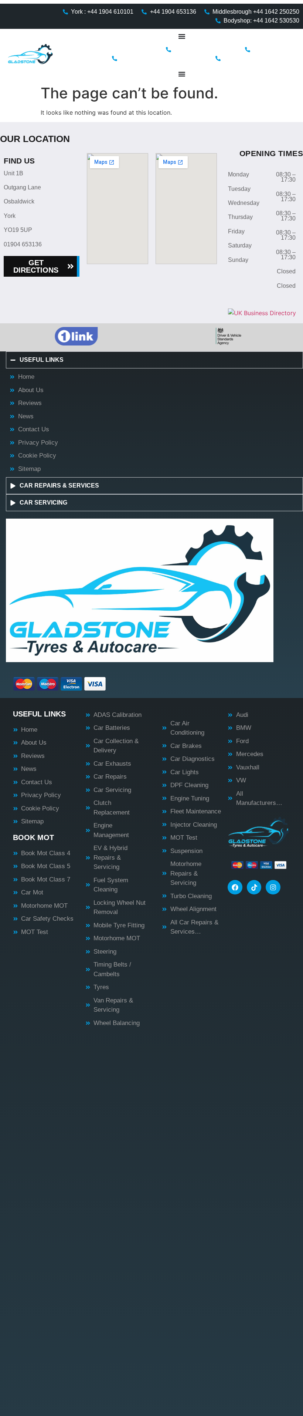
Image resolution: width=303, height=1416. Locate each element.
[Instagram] (273, 887)
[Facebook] (235, 887)
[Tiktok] (254, 887)
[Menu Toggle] (181, 36)
